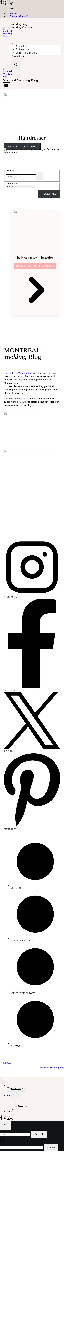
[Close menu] (0, 1079)
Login (11, 9)
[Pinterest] (11, 4)
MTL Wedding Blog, (22, 373)
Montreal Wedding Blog (51, 1067)
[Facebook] (1, 4)
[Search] (39, 176)
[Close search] (5, 1125)
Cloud (9, 1063)
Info (9, 1095)
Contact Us (17, 56)
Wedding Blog (19, 24)
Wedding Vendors (21, 27)
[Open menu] (6, 85)
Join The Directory (26, 52)
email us (21, 398)
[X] (4, 4)
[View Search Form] (16, 65)
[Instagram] (8, 4)
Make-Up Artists (44, 266)
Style (5, 1063)
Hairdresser (24, 266)
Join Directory (20, 1106)
